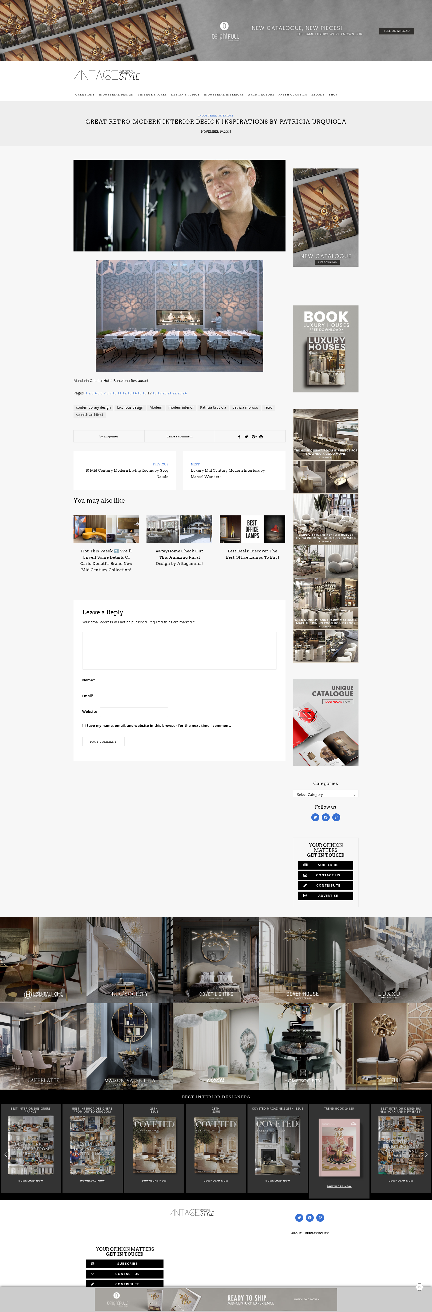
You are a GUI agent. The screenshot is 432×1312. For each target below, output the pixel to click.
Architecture (261, 94)
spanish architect (89, 415)
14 (134, 394)
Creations (85, 94)
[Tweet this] (246, 437)
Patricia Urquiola (213, 408)
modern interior (181, 408)
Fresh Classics (293, 94)
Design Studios (185, 94)
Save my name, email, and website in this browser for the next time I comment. (158, 726)
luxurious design (130, 408)
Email (88, 696)
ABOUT (296, 1233)
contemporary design (93, 408)
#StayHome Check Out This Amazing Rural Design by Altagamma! (179, 557)
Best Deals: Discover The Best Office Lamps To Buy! (252, 554)
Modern (156, 408)
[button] (426, 1154)
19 (160, 394)
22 (174, 394)
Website (89, 712)
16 (144, 394)
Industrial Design (116, 94)
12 (124, 394)
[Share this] (239, 437)
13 (130, 394)
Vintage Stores (152, 94)
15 (140, 394)
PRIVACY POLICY (316, 1233)
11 (120, 394)
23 (180, 394)
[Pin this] (261, 437)
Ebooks (318, 94)
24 (184, 394)
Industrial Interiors (224, 94)
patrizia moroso (245, 408)
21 (170, 394)
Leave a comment (179, 436)
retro (268, 408)
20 (164, 394)
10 (114, 394)
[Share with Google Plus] (254, 437)
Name (88, 681)
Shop (333, 94)
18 (154, 394)
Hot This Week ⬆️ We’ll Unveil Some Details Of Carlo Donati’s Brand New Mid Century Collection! (106, 560)
